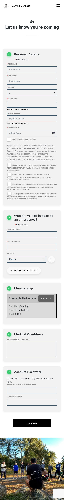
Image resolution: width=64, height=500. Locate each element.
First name (12, 64)
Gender (10, 87)
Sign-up (32, 423)
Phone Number (13, 99)
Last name (12, 75)
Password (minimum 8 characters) (21, 384)
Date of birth (13, 127)
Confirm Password (14, 396)
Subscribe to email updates (31, 150)
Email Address (13, 113)
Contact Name (13, 229)
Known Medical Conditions (18, 339)
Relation (10, 253)
